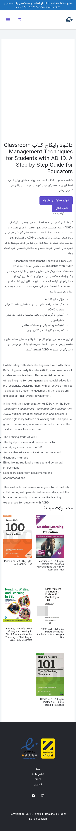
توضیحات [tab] (58, 213)
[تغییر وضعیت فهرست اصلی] (8, 19)
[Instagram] (42, 795)
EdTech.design (38, 819)
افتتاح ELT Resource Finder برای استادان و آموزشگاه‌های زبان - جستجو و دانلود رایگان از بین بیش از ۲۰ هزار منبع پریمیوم (38, 4)
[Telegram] (33, 795)
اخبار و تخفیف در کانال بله (56, 200)
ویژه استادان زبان (25, 180)
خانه (38, 769)
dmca (38, 779)
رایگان (18, 185)
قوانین (38, 784)
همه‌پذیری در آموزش (45, 185)
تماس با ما (38, 774)
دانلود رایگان (62, 208)
